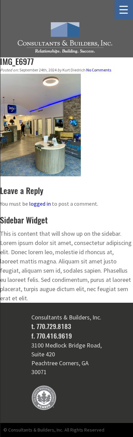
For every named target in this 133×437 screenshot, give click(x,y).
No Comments (98, 69)
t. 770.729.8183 (51, 326)
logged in (40, 203)
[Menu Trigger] (123, 9)
